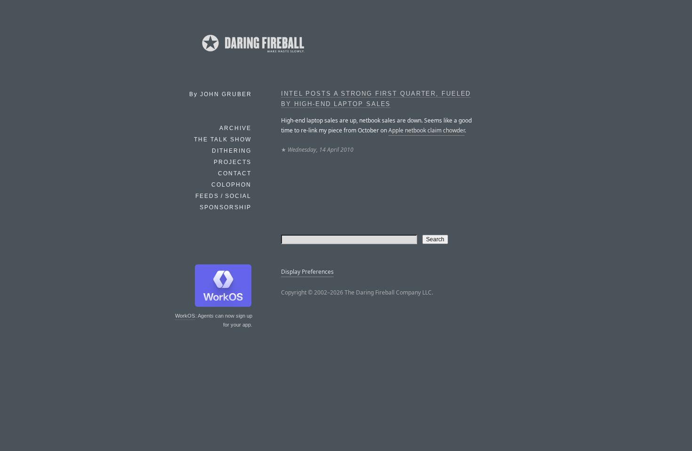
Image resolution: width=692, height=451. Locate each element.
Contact (234, 173)
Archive (235, 128)
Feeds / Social (223, 196)
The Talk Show (222, 139)
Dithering (231, 151)
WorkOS (185, 316)
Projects (232, 162)
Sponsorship (225, 207)
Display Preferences (307, 272)
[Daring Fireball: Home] (252, 54)
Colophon (231, 184)
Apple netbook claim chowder (426, 130)
